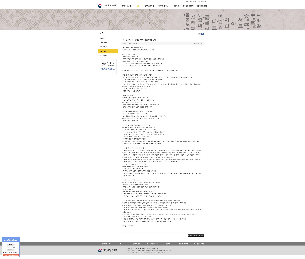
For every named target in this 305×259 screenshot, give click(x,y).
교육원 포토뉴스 (104, 43)
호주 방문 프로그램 (202, 6)
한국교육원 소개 (126, 6)
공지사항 (102, 38)
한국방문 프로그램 (188, 6)
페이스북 (188, 1)
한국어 (199, 1)
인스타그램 (193, 1)
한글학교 (176, 6)
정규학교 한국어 (149, 6)
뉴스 (138, 6)
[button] (190, 235)
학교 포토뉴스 (103, 47)
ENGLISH (204, 1)
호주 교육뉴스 (103, 51)
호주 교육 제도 (104, 55)
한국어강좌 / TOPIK (164, 6)
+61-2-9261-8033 (136, 248)
